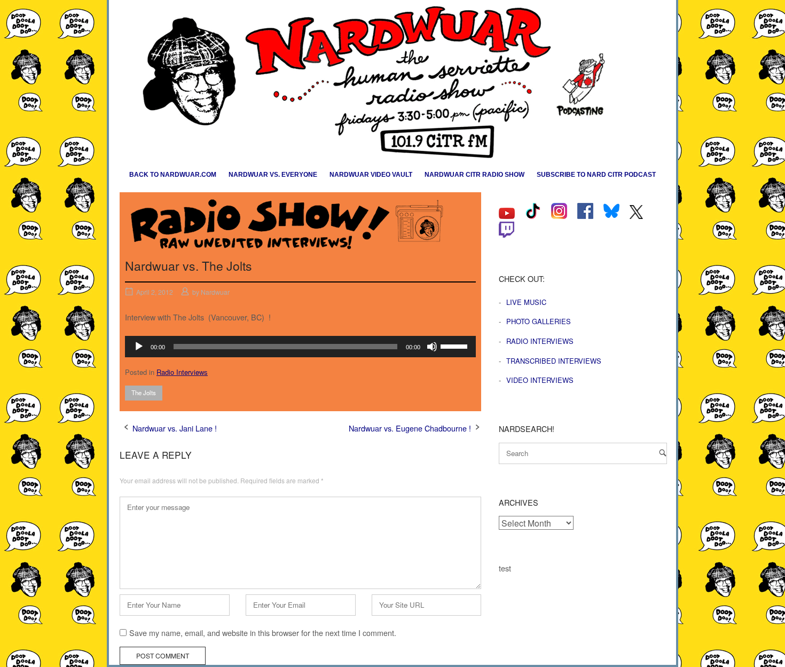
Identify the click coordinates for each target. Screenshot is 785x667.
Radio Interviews (182, 372)
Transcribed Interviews (553, 361)
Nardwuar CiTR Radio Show (474, 174)
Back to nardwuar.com (172, 174)
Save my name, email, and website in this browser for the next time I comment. (262, 632)
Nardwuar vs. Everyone (273, 174)
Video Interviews (540, 380)
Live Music (526, 302)
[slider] (455, 345)
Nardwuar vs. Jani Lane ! (174, 428)
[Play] (139, 346)
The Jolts (143, 392)
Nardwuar (215, 291)
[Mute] (432, 346)
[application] (300, 346)
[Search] (662, 452)
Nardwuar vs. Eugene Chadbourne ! (410, 428)
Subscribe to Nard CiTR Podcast (596, 174)
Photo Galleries (538, 321)
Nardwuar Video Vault (370, 174)
